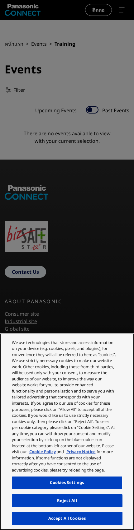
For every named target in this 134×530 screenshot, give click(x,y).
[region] (67, 431)
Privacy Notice (81, 451)
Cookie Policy (42, 451)
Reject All (67, 500)
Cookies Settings (67, 482)
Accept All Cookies (67, 518)
